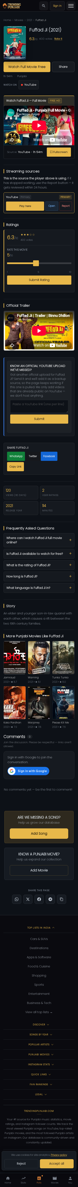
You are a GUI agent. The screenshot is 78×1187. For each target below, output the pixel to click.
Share (63, 67)
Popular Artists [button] (39, 1044)
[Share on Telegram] (50, 899)
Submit (39, 419)
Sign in (57, 6)
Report (66, 206)
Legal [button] (39, 1094)
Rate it (58, 39)
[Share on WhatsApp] (16, 899)
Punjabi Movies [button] (38, 1054)
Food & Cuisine (39, 966)
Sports (39, 985)
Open (51, 206)
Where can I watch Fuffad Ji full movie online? (34, 540)
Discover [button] (39, 1024)
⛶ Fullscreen (59, 152)
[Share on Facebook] (39, 899)
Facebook (49, 456)
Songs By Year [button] (39, 1034)
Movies (19, 20)
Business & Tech (39, 1003)
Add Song (39, 833)
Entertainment (39, 994)
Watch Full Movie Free (27, 66)
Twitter (33, 456)
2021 (29, 20)
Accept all (56, 1164)
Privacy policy (59, 1155)
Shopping (39, 975)
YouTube (30, 85)
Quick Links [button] (39, 1074)
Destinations (39, 948)
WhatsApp (16, 456)
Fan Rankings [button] (39, 1084)
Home (7, 20)
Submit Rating (39, 280)
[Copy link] (61, 899)
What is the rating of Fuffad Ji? (28, 565)
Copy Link (15, 466)
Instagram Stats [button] (39, 1064)
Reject (21, 1164)
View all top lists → (39, 1012)
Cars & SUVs (39, 939)
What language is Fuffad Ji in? (28, 588)
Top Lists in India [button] (39, 927)
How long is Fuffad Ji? (21, 576)
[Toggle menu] (71, 5)
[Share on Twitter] (27, 899)
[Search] (43, 5)
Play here (25, 206)
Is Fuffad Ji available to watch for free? (34, 554)
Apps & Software (39, 957)
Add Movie (39, 870)
